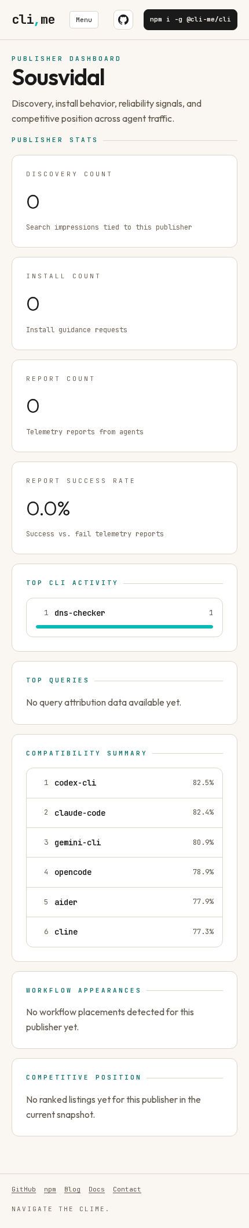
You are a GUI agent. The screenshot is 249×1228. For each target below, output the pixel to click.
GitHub (24, 1189)
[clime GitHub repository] (123, 20)
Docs (97, 1189)
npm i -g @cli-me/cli (190, 19)
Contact (127, 1189)
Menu (84, 20)
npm (50, 1189)
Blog (72, 1189)
